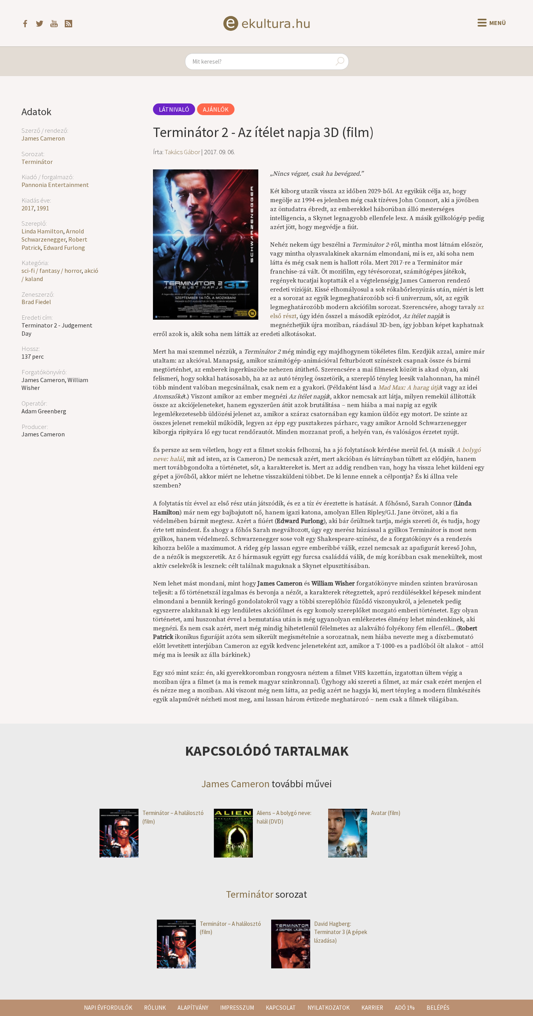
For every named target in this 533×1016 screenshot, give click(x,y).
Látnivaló (174, 109)
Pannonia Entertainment (55, 185)
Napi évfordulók (108, 1007)
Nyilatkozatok (328, 1007)
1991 (43, 208)
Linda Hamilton (42, 231)
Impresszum (237, 1007)
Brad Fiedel (36, 302)
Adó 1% (405, 1007)
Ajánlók (216, 109)
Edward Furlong (64, 247)
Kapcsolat (281, 1007)
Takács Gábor (182, 152)
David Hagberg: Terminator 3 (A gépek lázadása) (340, 932)
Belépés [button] (437, 1007)
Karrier (372, 1007)
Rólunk (155, 1007)
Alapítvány (193, 1007)
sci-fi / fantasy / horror (51, 270)
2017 (27, 208)
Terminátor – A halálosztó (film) (173, 817)
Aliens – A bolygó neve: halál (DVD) (284, 817)
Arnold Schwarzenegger (52, 235)
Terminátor (37, 161)
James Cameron (43, 138)
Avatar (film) (385, 813)
